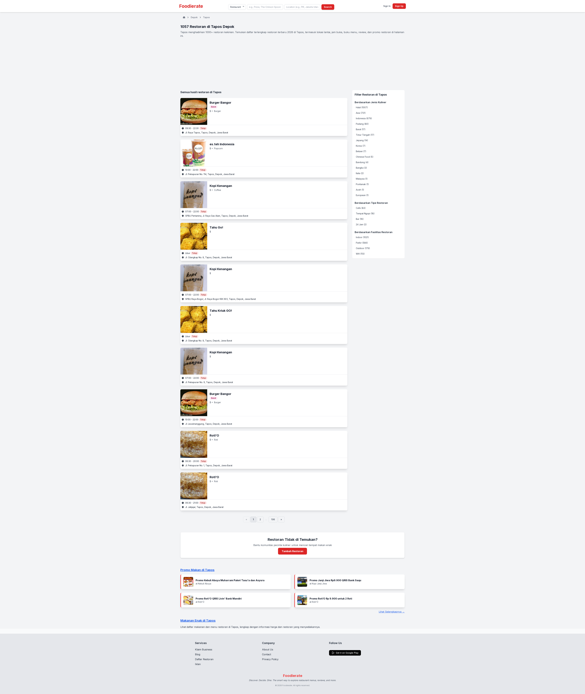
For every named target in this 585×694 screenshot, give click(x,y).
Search (328, 7)
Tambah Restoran (292, 551)
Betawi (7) (361, 151)
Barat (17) (360, 129)
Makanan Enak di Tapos (198, 620)
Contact (266, 654)
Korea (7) (360, 146)
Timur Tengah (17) (365, 135)
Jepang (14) (362, 140)
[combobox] (265, 7)
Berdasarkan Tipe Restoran (371, 202)
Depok (194, 17)
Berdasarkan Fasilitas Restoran (373, 232)
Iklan (198, 664)
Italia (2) (360, 173)
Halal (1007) (362, 107)
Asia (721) (361, 113)
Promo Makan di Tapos (197, 570)
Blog (197, 654)
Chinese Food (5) (364, 156)
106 (273, 519)
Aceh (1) (360, 189)
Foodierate (191, 6)
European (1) (362, 195)
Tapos (206, 17)
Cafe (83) (361, 208)
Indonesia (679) (364, 118)
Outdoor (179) (363, 248)
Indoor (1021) (362, 237)
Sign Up (399, 6)
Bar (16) (360, 219)
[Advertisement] (292, 64)
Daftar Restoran (204, 659)
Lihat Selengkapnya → (392, 611)
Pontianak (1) (362, 184)
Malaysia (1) (362, 178)
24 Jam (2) (361, 224)
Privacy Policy (270, 659)
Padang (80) (362, 124)
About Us (267, 649)
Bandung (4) (362, 162)
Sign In (387, 6)
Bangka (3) (361, 167)
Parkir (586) (362, 242)
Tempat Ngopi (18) (365, 213)
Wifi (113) (360, 253)
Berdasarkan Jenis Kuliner (370, 102)
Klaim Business (203, 649)
